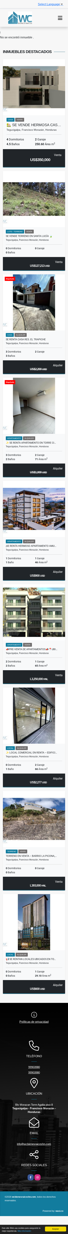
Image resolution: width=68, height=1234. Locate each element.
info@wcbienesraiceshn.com (34, 1143)
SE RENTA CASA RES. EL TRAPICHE (26, 339)
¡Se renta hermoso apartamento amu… (31, 545)
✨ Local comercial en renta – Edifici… (31, 752)
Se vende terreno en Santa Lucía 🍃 (29, 236)
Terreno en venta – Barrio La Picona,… (31, 855)
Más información (24, 1230)
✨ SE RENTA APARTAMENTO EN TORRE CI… (31, 442)
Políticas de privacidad (34, 1021)
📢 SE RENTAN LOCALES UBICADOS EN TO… (31, 959)
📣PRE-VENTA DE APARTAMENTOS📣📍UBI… (31, 649)
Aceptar (55, 1228)
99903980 (34, 1067)
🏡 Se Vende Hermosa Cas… (34, 125)
